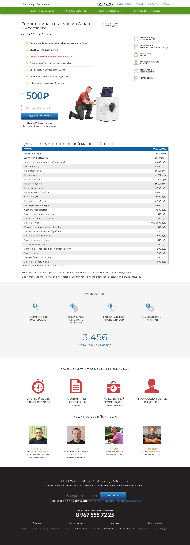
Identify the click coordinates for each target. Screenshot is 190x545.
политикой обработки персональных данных (116, 501)
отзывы (140, 4)
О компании (76, 523)
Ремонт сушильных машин (109, 11)
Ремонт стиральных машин (42, 11)
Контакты (116, 523)
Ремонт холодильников (75, 11)
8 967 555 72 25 (105, 4)
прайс (166, 4)
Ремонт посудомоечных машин (146, 11)
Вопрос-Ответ (155, 523)
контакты (153, 4)
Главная (37, 523)
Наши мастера (124, 4)
